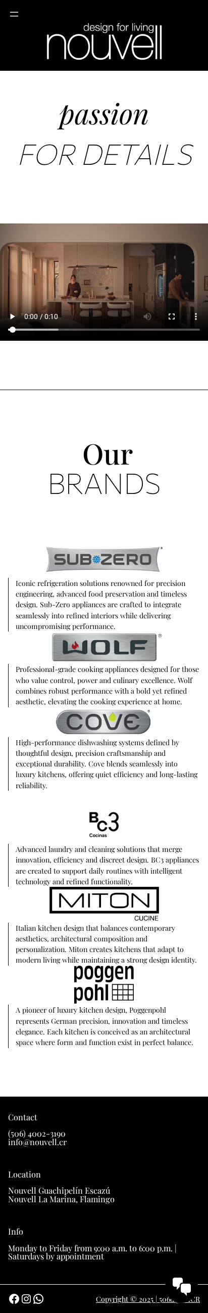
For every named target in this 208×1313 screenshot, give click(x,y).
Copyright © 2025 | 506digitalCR (148, 1299)
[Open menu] (14, 14)
